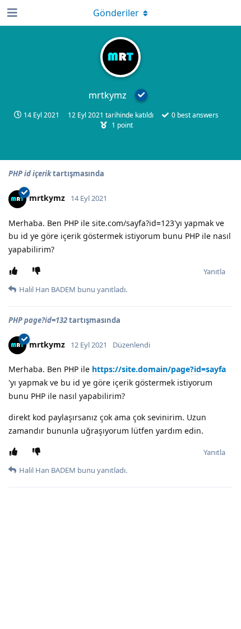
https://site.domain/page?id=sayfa (159, 369)
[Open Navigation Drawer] (11, 13)
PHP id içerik (29, 173)
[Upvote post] (15, 271)
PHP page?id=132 (37, 320)
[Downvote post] (38, 271)
